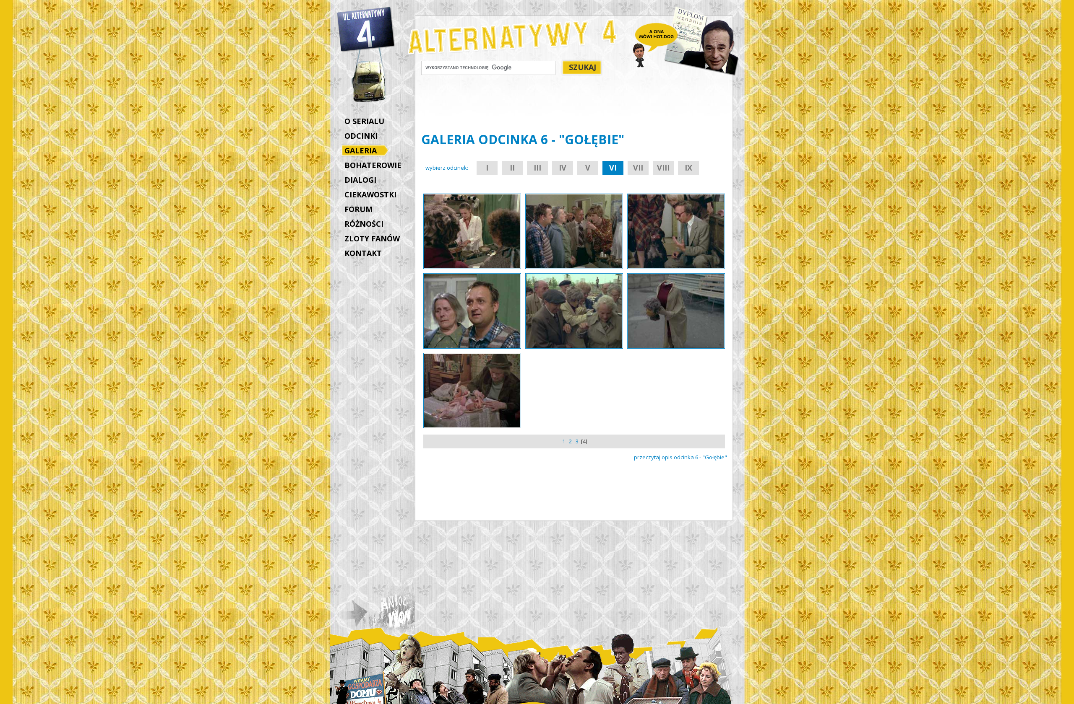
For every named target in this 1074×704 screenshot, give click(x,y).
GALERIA (360, 150)
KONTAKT (363, 253)
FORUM (358, 209)
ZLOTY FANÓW (372, 238)
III (537, 168)
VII (638, 168)
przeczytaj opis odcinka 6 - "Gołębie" (680, 457)
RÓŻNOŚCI (363, 224)
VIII (663, 168)
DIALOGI (360, 180)
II (512, 168)
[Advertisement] (369, 401)
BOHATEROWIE (372, 165)
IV (562, 168)
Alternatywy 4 (366, 29)
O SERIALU (364, 121)
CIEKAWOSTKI (370, 194)
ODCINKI (361, 136)
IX (688, 168)
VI (613, 168)
